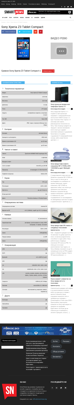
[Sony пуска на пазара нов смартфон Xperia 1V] (62, 94)
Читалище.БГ (51, 4)
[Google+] (64, 6)
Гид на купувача (55, 222)
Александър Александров (58, 109)
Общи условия (58, 351)
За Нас (55, 341)
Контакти (56, 346)
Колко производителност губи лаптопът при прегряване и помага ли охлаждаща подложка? (37, 343)
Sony (8, 22)
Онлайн (36, 17)
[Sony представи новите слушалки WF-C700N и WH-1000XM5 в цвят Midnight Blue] (62, 153)
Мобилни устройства (56, 101)
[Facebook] (61, 6)
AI (32, 17)
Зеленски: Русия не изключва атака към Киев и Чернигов (35, 354)
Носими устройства (56, 160)
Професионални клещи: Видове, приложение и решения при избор (37, 349)
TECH (10, 17)
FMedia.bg (44, 4)
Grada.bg (13, 4)
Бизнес (27, 17)
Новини (25, 4)
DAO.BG (19, 4)
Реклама (66, 341)
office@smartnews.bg (40, 399)
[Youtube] (71, 6)
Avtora (3, 4)
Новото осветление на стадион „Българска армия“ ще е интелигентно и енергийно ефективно (36, 361)
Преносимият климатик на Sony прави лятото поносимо (61, 281)
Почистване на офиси (34, 4)
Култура (15, 17)
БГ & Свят (4, 17)
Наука (22, 17)
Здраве (43, 17)
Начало (3, 22)
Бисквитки (57, 357)
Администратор (55, 230)
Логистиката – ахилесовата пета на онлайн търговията (37, 368)
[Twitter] (68, 6)
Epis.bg (8, 4)
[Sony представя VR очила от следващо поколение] (62, 215)
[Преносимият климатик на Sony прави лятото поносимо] (62, 269)
